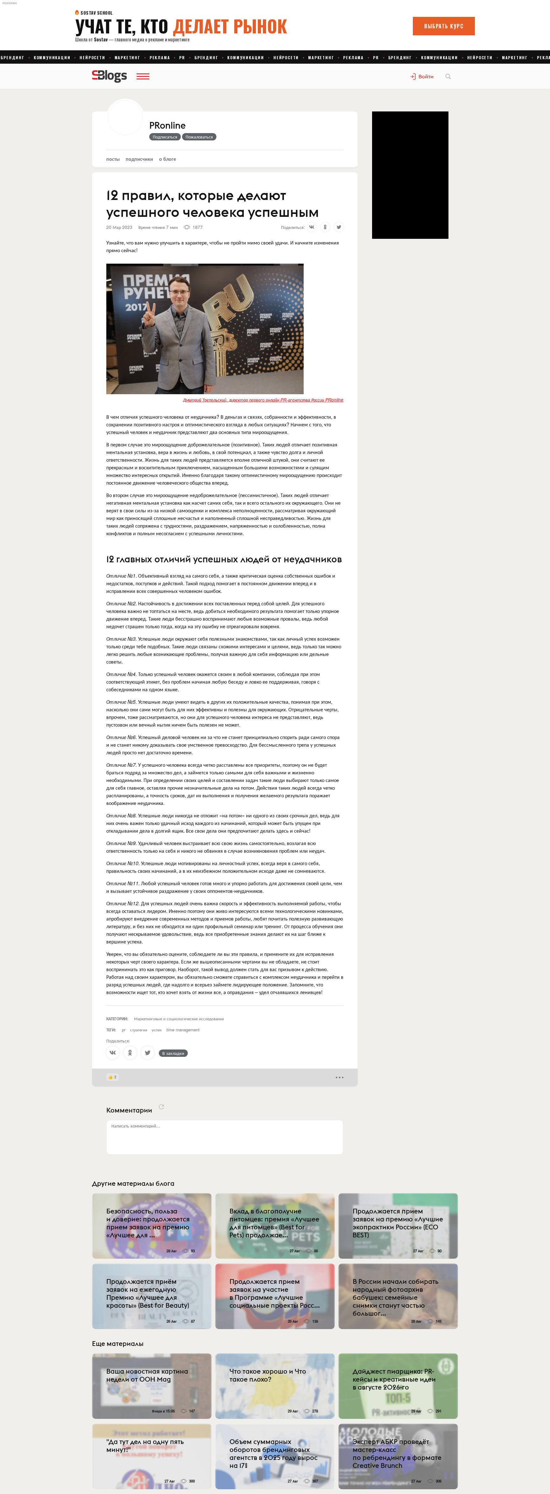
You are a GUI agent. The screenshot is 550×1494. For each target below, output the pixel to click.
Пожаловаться (199, 136)
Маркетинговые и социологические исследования (179, 1018)
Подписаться (165, 136)
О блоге (167, 158)
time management (183, 1030)
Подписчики (139, 158)
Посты (113, 158)
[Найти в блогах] (448, 76)
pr (123, 1030)
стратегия (138, 1030)
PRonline (167, 126)
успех (157, 1030)
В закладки (173, 1053)
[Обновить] (161, 1107)
